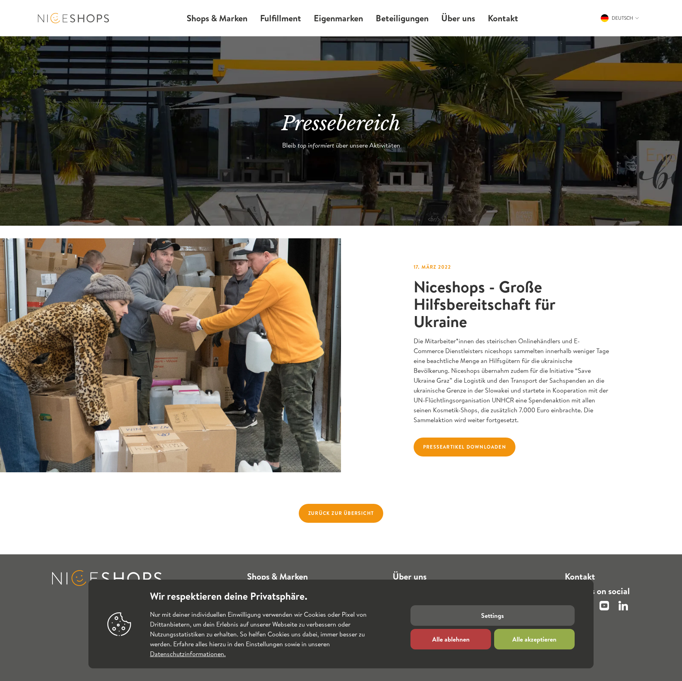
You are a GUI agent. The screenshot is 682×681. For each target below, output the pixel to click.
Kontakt (580, 576)
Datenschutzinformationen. (188, 653)
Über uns (410, 576)
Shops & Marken (277, 576)
